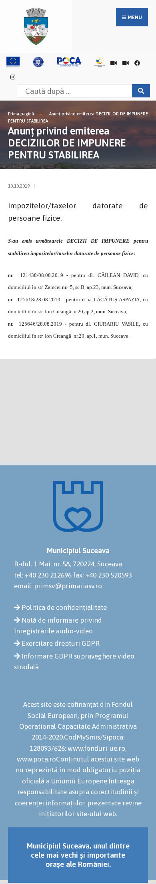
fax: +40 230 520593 (102, 575)
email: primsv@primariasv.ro (58, 586)
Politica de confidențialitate (64, 607)
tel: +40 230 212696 (43, 575)
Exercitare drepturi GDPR (61, 643)
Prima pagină (21, 113)
